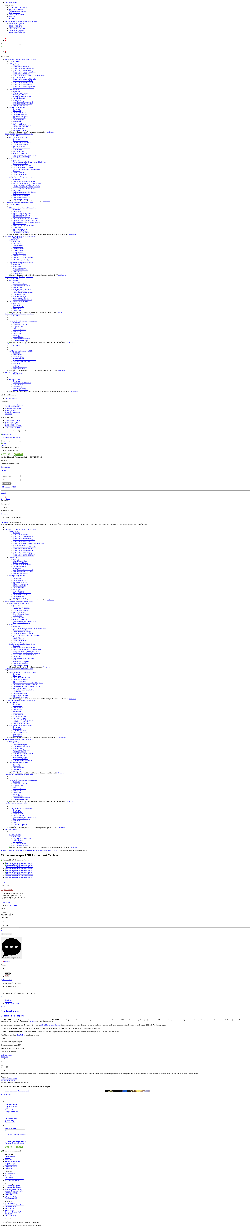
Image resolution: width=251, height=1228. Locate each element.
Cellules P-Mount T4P (19, 112)
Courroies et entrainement (20, 141)
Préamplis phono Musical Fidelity (23, 104)
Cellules (7, 1158)
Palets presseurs (17, 149)
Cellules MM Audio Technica (22, 125)
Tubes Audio (16, 305)
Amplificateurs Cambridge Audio (23, 293)
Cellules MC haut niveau (20, 116)
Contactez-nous (5, 467)
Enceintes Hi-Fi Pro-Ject (20, 259)
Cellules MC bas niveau (20, 114)
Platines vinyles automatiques (22, 70)
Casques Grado (17, 273)
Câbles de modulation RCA (21, 215)
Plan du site (8, 1214)
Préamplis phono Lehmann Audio (23, 102)
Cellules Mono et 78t (19, 118)
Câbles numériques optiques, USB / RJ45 (25, 220)
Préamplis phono (14, 89)
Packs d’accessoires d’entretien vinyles (24, 188)
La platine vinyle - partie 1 (13, 1187)
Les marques (9, 1168)
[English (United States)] (5, 39)
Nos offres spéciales (11, 372)
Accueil (3, 850)
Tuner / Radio (17, 331)
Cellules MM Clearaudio (20, 127)
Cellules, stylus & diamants (17, 107)
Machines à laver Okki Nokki (22, 197)
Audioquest (31, 1021)
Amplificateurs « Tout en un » (22, 289)
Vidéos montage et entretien (17, 11)
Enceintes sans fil (18, 247)
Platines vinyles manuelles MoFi (23, 81)
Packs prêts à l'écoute (19, 77)
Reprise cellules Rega (15, 27)
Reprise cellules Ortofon (16, 23)
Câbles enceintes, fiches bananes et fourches (26, 222)
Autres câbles (17, 227)
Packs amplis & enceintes (20, 390)
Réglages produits (14, 13)
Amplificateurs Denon (19, 294)
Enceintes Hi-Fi (17, 243)
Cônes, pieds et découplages (21, 157)
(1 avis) (3, 882)
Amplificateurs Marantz (20, 296)
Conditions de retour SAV (13, 1212)
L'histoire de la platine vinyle (14, 1191)
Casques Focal (17, 271)
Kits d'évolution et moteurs (21, 144)
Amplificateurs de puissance (21, 285)
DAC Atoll (16, 335)
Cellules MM (17, 111)
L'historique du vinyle (11, 1193)
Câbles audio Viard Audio (21, 232)
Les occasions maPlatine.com (22, 383)
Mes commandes (10, 1173)
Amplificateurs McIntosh (20, 298)
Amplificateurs (13, 280)
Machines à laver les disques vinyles (24, 181)
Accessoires (8, 1159)
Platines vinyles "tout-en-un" (21, 74)
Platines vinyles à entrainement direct (24, 72)
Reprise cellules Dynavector (17, 28)
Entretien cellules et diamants (21, 142)
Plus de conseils (6, 1094)
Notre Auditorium (10, 1215)
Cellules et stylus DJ (19, 119)
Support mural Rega (19, 368)
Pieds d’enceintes (18, 252)
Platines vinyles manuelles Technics (24, 86)
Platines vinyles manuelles (21, 66)
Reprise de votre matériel (16, 14)
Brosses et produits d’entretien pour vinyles (26, 185)
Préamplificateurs (18, 287)
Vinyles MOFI (17, 176)
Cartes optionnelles (18, 307)
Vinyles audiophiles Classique (22, 165)
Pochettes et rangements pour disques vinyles (26, 187)
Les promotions (17, 386)
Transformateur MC (11, 1198)
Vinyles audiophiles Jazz (20, 164)
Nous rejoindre (9, 1210)
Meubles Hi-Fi (17, 354)
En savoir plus (5, 902)
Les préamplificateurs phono (13, 1189)
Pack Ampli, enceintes (19, 254)
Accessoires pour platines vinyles (19, 137)
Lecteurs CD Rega (18, 337)
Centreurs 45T (17, 190)
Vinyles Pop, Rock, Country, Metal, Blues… (26, 169)
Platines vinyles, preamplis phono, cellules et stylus (20, 59)
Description (8, 1000)
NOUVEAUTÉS (18, 61)
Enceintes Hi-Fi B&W (19, 255)
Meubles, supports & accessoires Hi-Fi (20, 351)
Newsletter (12, 18)
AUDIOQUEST (12, 905)
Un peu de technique (11, 1196)
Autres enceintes (18, 250)
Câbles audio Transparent (20, 229)
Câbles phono (17, 211)
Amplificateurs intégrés (20, 284)
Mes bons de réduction (12, 1180)
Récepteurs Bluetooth (19, 330)
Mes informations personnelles (14, 1179)
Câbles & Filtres (10, 1163)
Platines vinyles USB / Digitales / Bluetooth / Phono (29, 75)
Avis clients (8, 1002)
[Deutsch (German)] (5, 40)
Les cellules (8, 1194)
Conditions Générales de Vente (14, 1205)
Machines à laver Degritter (21, 195)
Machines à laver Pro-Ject (20, 199)
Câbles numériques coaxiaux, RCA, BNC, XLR (28, 218)
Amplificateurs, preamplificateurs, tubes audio (19, 277)
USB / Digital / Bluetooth (20, 95)
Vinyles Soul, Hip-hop (19, 174)
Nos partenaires (9, 1208)
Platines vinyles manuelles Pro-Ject (23, 82)
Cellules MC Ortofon (19, 130)
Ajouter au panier (6, 934)
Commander (4, 514)
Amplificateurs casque (19, 268)
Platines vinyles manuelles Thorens (23, 88)
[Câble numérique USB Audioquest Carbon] (19, 863)
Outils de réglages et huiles (21, 153)
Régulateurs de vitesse (19, 98)
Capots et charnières (19, 146)
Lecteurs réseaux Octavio (20, 340)
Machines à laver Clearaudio (21, 194)
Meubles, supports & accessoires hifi (16, 344)
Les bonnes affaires (11, 1165)
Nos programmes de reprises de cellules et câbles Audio (22, 21)
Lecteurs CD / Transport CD (21, 324)
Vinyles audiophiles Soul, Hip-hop (23, 167)
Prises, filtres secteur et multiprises (23, 225)
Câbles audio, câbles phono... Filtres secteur (22, 208)
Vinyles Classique (18, 172)
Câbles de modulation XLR (21, 217)
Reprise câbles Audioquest (17, 32)
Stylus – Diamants (18, 123)
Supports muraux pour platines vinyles (24, 155)
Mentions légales (10, 1203)
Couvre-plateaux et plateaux (21, 148)
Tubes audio (16, 363)
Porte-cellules (17, 121)
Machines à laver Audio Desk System (24, 192)
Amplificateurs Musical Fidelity (22, 300)
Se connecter (7, 483)
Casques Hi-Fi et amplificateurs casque (21, 263)
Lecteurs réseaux (18, 326)
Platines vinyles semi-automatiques (23, 68)
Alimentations (17, 100)
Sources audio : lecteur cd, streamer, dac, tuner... (19, 314)
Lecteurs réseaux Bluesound (21, 338)
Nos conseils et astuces (16, 9)
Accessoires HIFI (18, 310)
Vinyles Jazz (16, 171)
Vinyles (11, 158)
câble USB (20, 1035)
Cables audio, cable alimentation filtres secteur (19, 202)
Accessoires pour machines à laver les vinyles (27, 183)
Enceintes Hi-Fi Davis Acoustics (23, 257)
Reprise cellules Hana (15, 25)
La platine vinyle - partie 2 (13, 1186)
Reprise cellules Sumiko (16, 30)
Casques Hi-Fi (17, 266)
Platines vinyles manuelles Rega (22, 84)
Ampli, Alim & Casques (12, 1161)
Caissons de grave (18, 248)
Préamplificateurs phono (20, 93)
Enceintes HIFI (13, 240)
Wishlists (5, 961)
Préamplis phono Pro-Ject (20, 105)
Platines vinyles (13, 63)
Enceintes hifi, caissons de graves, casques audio (20, 236)
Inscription (4, 493)
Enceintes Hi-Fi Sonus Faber (21, 261)
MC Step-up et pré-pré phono (22, 97)
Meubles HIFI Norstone (20, 367)
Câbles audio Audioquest (20, 231)
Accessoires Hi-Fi (18, 358)
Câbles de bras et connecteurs (22, 213)
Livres (14, 365)
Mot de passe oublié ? (9, 487)
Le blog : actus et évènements (18, 7)
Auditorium (12, 16)
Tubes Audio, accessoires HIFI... (19, 301)
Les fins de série (18, 384)
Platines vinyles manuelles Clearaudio (24, 79)
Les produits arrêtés (11, 1166)
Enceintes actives (18, 245)
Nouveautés (16, 65)
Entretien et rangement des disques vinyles (22, 178)
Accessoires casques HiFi (20, 270)
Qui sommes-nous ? (11, 2)
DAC (14, 328)
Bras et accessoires (18, 151)
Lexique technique (6, 1055)
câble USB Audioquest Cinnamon (50, 1025)
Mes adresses (9, 1177)
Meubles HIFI (17, 308)
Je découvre (50, 132)
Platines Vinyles (10, 1156)
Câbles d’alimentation (19, 224)
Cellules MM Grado (19, 128)
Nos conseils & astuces (12, 1003)
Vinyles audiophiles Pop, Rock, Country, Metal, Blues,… (30, 162)
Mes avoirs (8, 1175)
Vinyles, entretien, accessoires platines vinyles (19, 134)
